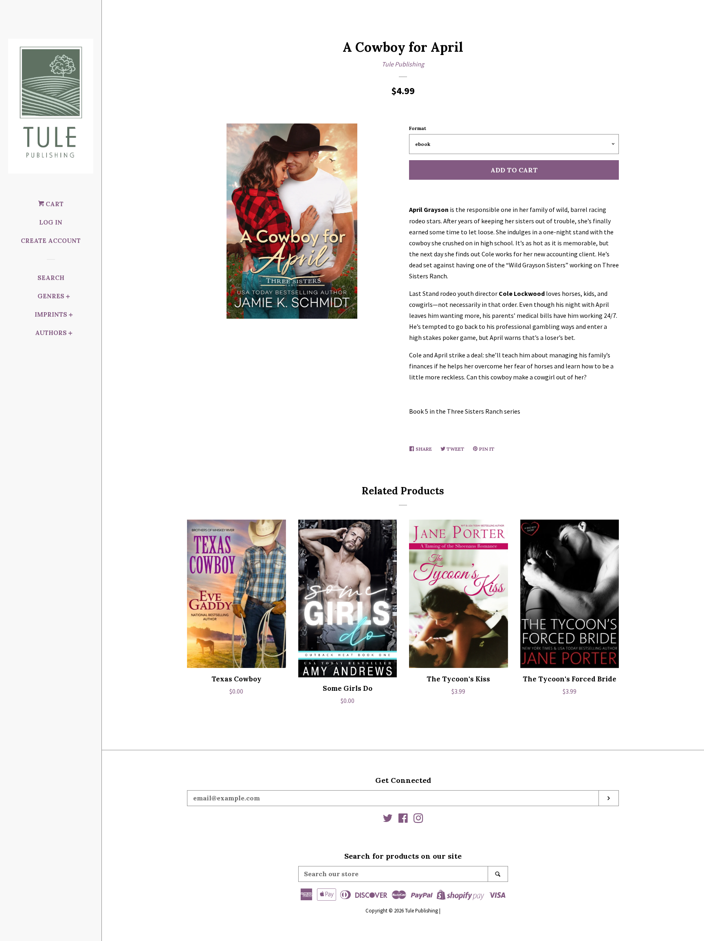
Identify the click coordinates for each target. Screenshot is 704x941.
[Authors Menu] (70, 334)
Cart (54, 204)
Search (50, 278)
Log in (50, 222)
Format (417, 128)
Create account (51, 241)
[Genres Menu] (68, 297)
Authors (51, 333)
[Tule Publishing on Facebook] (403, 819)
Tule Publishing (403, 64)
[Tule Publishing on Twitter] (388, 819)
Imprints (51, 314)
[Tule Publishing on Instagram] (418, 819)
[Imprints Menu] (71, 316)
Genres (50, 296)
